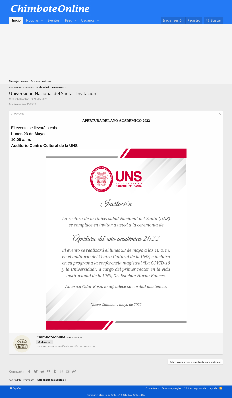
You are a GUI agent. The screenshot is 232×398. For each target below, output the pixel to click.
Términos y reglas (171, 388)
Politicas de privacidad (195, 388)
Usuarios (88, 20)
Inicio (16, 20)
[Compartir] (220, 114)
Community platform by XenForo (116, 394)
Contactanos (152, 388)
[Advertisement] (116, 51)
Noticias (32, 20)
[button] (42, 20)
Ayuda (213, 388)
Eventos (53, 20)
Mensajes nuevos (18, 81)
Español (16, 388)
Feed (68, 20)
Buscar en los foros (41, 81)
